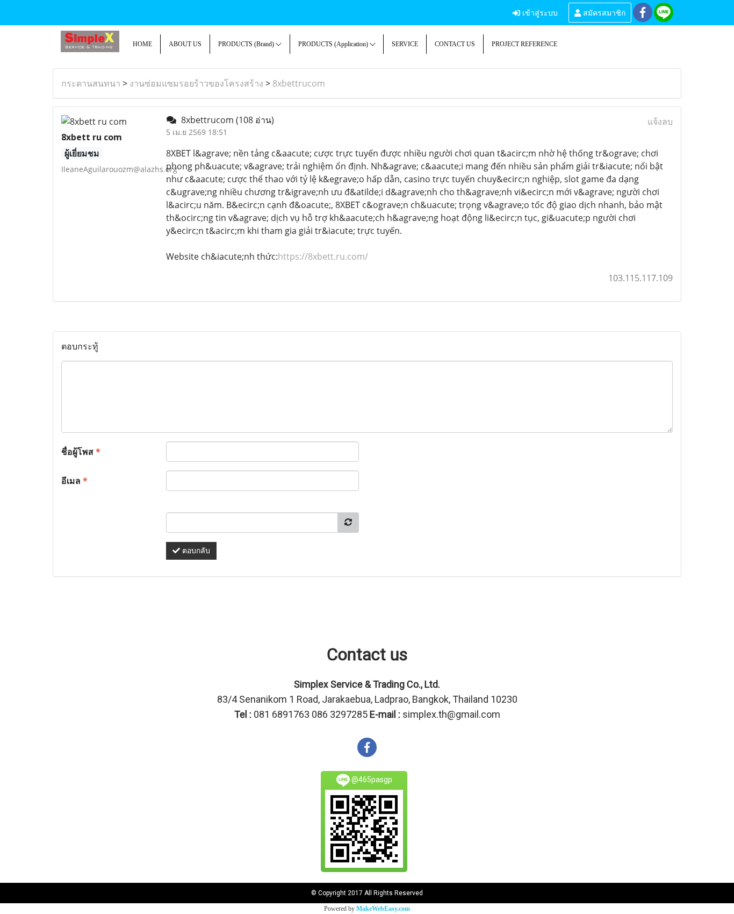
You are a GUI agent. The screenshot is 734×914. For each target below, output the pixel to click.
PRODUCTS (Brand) (247, 44)
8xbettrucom (298, 83)
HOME (142, 44)
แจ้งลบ (660, 121)
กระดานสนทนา (90, 83)
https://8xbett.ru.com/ (323, 256)
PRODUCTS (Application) (334, 44)
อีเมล (74, 481)
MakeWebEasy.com (383, 908)
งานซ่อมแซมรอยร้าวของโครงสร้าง (196, 83)
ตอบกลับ (195, 551)
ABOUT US (185, 44)
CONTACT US (455, 44)
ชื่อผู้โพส (80, 452)
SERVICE (405, 44)
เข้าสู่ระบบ (539, 12)
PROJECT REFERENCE (524, 44)
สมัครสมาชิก (603, 12)
